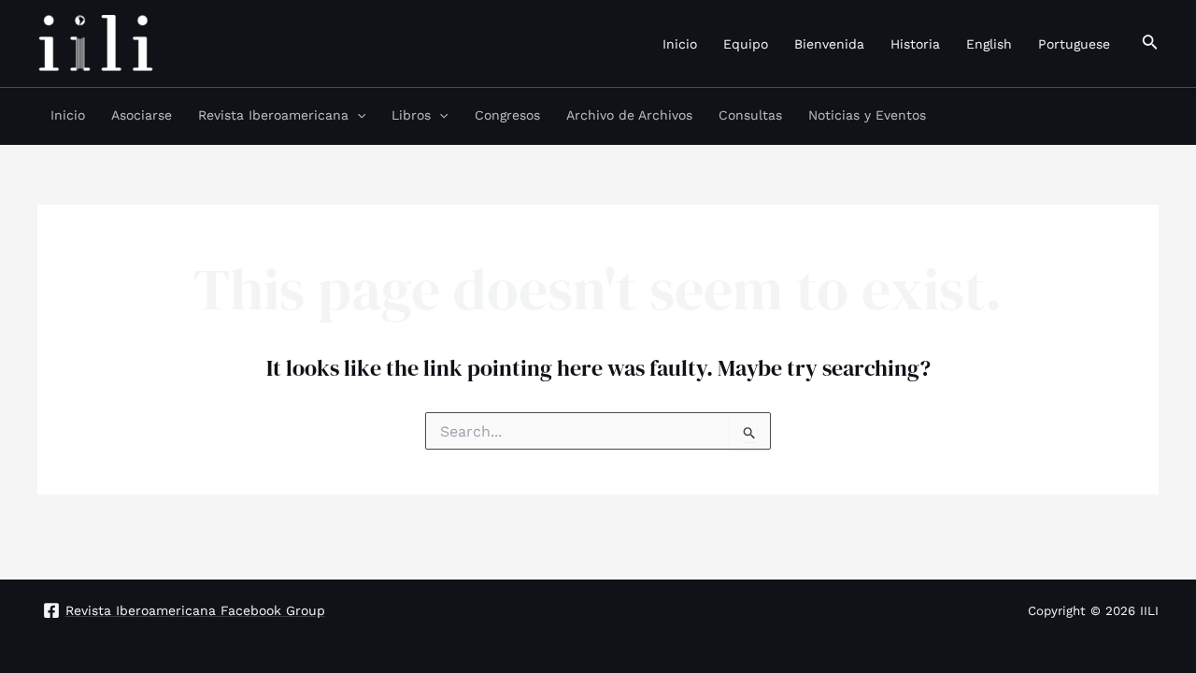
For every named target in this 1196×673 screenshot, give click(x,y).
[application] (357, 115)
